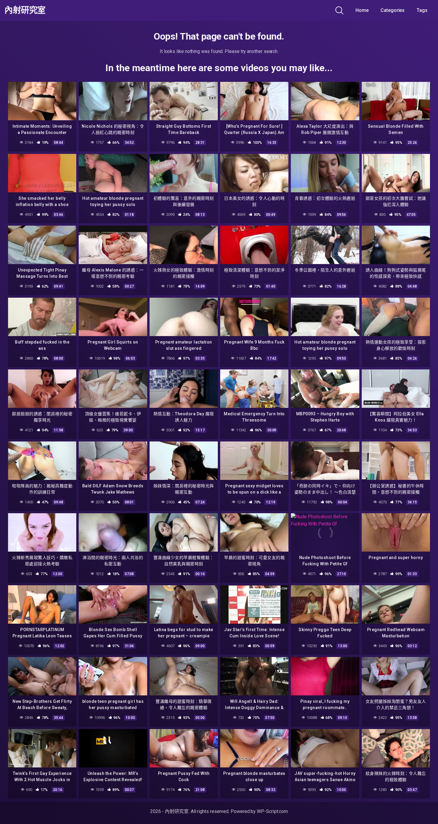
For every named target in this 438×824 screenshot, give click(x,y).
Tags (422, 10)
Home (362, 10)
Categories (392, 10)
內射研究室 (25, 10)
